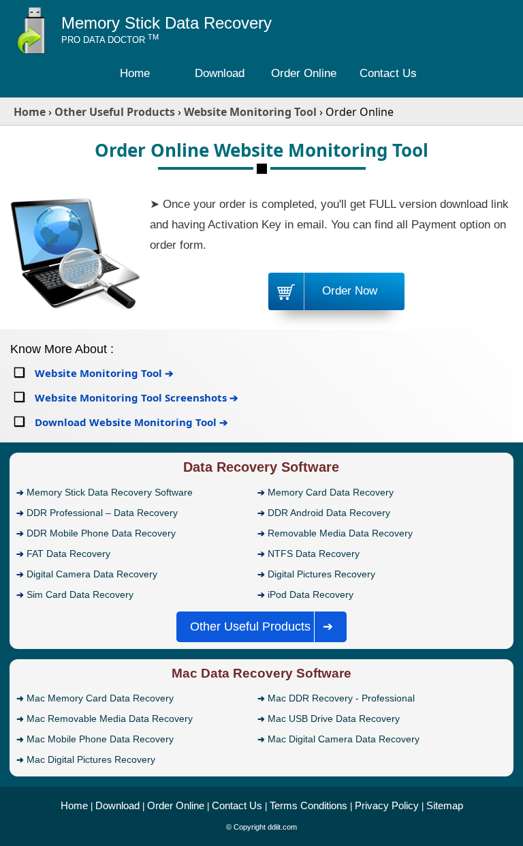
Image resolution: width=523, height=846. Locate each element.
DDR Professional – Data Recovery (102, 512)
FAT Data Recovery (68, 553)
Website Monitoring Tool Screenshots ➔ (135, 397)
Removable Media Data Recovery (340, 533)
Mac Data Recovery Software (261, 673)
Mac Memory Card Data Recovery (100, 698)
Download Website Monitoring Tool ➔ (130, 422)
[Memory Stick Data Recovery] (34, 51)
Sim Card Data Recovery (80, 594)
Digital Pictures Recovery (321, 574)
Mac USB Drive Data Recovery (334, 718)
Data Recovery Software (261, 466)
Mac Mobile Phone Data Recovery (100, 739)
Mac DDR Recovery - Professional (341, 698)
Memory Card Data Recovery (331, 492)
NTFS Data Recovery (314, 553)
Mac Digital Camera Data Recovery (343, 739)
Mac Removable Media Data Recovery (110, 718)
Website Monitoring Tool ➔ (103, 373)
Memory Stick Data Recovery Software (110, 492)
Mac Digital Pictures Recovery (91, 759)
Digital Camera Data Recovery (92, 574)
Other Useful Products (262, 626)
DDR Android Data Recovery (329, 512)
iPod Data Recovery (310, 594)
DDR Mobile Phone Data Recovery (101, 533)
